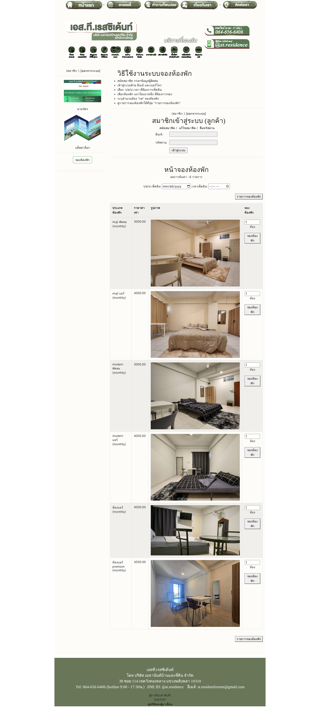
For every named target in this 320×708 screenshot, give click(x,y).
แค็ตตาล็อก (82, 147)
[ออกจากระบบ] (90, 71)
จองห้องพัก (252, 238)
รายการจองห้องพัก (249, 196)
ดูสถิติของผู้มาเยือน (160, 704)
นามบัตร (82, 109)
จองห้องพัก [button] (82, 160)
